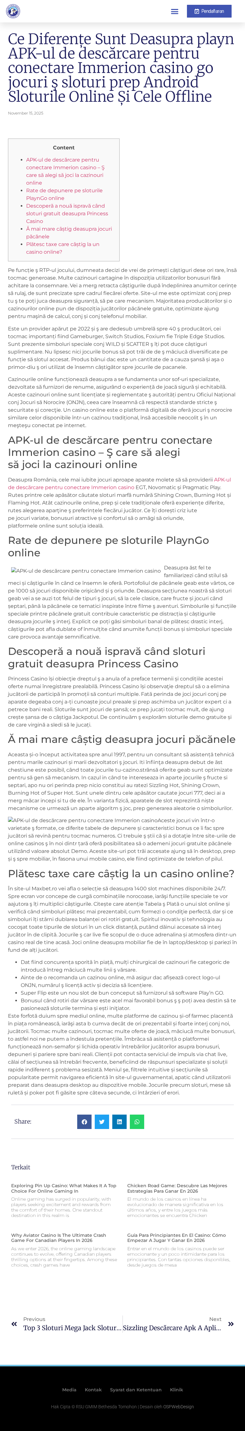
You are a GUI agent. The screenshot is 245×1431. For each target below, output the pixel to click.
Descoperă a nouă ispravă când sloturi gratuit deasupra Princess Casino (67, 213)
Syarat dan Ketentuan (136, 1390)
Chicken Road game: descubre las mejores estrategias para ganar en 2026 (177, 1188)
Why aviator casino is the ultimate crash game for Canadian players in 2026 (58, 1238)
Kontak (93, 1390)
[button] (175, 11)
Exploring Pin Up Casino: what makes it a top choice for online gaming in (63, 1188)
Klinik (176, 1390)
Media (69, 1390)
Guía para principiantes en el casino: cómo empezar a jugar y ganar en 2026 (176, 1238)
